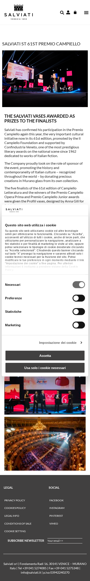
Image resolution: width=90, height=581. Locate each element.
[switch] (79, 298)
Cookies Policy (15, 508)
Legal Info (11, 515)
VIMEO (53, 523)
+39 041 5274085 (34, 568)
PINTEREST (56, 515)
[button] (86, 12)
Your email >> (55, 540)
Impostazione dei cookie (57, 342)
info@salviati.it (31, 572)
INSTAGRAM (56, 508)
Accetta (45, 355)
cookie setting (15, 531)
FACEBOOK (56, 500)
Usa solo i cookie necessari (45, 368)
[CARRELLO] (75, 12)
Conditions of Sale (17, 523)
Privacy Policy (14, 500)
